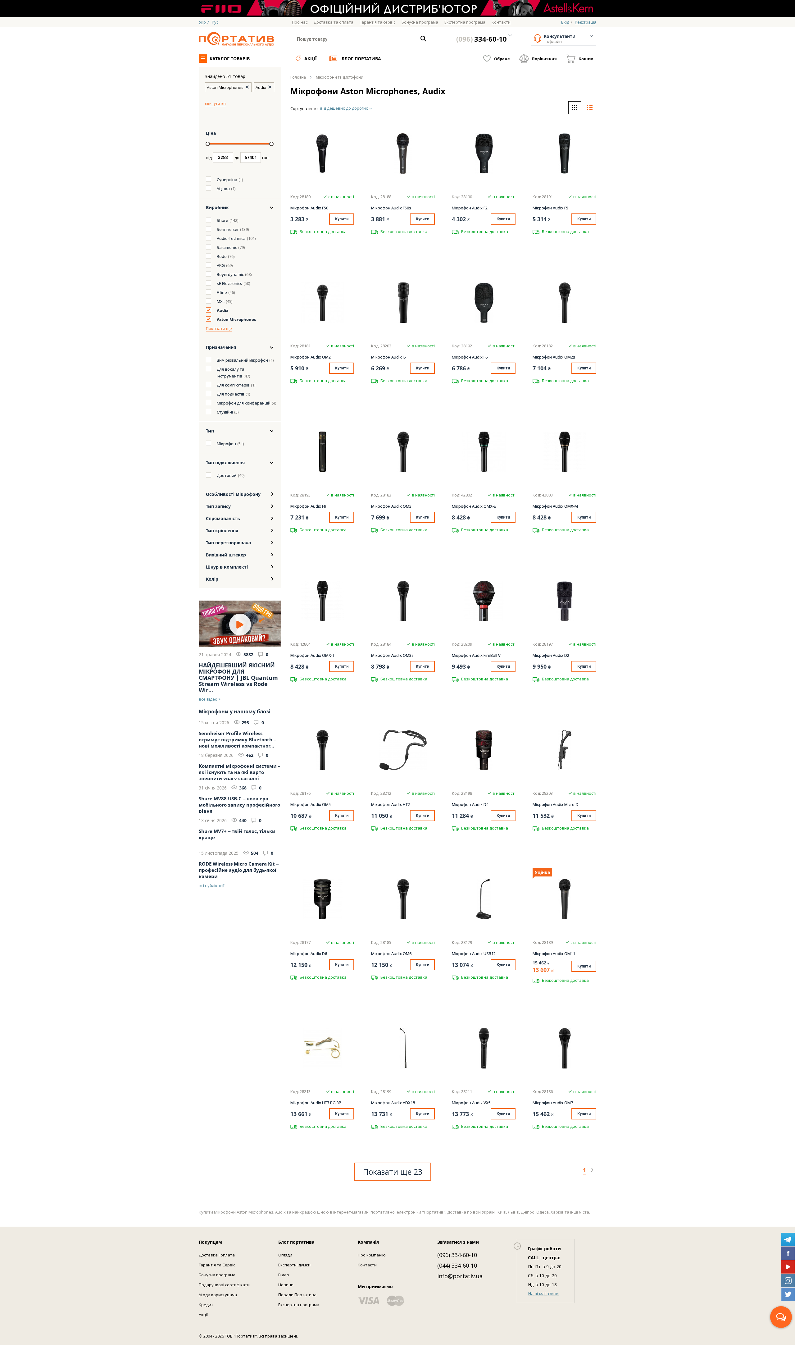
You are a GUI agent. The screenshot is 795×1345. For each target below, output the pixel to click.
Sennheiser (228, 229)
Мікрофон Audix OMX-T (312, 655)
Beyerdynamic (230, 274)
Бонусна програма (217, 1275)
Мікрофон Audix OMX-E (474, 506)
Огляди (285, 1255)
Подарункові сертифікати (224, 1285)
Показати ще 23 (392, 1171)
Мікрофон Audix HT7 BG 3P (315, 1102)
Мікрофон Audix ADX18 (393, 1102)
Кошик (586, 59)
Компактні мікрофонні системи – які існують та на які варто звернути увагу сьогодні (239, 771)
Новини (285, 1285)
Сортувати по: (304, 108)
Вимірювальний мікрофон (242, 360)
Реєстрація (585, 22)
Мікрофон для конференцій (243, 403)
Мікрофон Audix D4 (470, 804)
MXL (221, 301)
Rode (222, 256)
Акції (310, 59)
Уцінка (223, 188)
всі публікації (211, 885)
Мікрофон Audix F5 (550, 208)
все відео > (210, 699)
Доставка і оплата (217, 1255)
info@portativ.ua (460, 1276)
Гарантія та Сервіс (217, 1265)
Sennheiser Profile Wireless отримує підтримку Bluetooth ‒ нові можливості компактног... (237, 739)
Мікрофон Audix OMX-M (555, 506)
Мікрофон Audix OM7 (553, 1102)
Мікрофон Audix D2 (551, 655)
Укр (202, 22)
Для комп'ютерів (233, 385)
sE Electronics (229, 283)
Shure (222, 220)
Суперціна (227, 179)
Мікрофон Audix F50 (309, 208)
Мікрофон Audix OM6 (391, 953)
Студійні (225, 412)
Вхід (565, 22)
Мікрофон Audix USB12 (474, 953)
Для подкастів (230, 394)
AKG (221, 265)
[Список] (589, 108)
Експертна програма (298, 1304)
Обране (502, 59)
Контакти (367, 1265)
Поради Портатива (297, 1294)
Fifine (222, 292)
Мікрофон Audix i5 (388, 357)
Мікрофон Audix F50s (391, 208)
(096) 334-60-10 (457, 1255)
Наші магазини (543, 1294)
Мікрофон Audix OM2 (310, 357)
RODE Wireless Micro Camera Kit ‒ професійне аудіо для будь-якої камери (239, 869)
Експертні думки (294, 1265)
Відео (283, 1275)
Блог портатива (361, 59)
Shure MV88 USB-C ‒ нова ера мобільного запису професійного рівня (239, 804)
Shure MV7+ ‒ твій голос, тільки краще (237, 834)
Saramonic (227, 247)
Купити (341, 219)
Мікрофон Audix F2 (470, 208)
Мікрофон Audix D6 (308, 953)
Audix (223, 310)
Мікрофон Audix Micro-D (556, 804)
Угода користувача (218, 1294)
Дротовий (227, 475)
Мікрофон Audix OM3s (392, 655)
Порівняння (544, 59)
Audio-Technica (231, 238)
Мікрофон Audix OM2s (554, 357)
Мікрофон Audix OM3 (391, 506)
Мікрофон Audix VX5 (471, 1102)
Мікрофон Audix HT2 (390, 804)
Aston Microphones (236, 319)
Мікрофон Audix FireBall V (476, 655)
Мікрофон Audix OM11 (554, 953)
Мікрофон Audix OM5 (310, 804)
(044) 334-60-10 (457, 1265)
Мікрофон (226, 443)
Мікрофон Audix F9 (308, 506)
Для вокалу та (230, 369)
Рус (215, 22)
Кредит (206, 1304)
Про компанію (372, 1255)
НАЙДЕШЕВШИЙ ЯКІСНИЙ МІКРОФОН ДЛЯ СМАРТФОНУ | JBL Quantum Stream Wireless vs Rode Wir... (238, 677)
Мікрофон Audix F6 (470, 357)
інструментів (229, 376)
